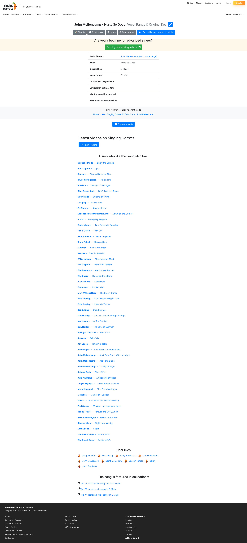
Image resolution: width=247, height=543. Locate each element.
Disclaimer (69, 523)
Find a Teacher (11, 527)
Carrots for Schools (13, 523)
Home (6, 14)
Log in (228, 3)
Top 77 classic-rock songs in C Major (98, 489)
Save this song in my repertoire (157, 32)
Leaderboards (69, 14)
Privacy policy (71, 520)
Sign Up (239, 3)
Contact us (209, 3)
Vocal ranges (51, 14)
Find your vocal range (31, 7)
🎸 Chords (80, 32)
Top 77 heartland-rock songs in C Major (99, 494)
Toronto (128, 530)
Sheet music (97, 32)
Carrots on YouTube (13, 530)
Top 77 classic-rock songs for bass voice (100, 483)
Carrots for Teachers (14, 520)
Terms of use (70, 516)
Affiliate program (72, 527)
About (219, 3)
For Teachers (235, 14)
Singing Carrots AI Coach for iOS (19, 534)
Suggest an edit (125, 124)
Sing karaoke (127, 32)
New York (129, 523)
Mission (199, 3)
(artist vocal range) (147, 56)
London (128, 520)
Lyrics (112, 32)
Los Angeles (130, 527)
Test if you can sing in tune (122, 47)
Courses (27, 14)
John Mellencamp (129, 56)
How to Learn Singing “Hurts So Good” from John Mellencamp (123, 114)
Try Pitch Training (88, 144)
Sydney (128, 534)
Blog (191, 3)
